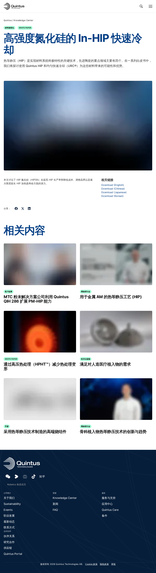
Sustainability (12, 503)
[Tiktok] (33, 476)
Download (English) (112, 184)
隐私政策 (104, 564)
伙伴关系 (9, 536)
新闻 (55, 503)
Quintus (8, 20)
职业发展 (9, 515)
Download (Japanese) (114, 192)
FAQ (55, 509)
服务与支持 (108, 497)
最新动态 (9, 521)
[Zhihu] (42, 476)
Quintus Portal (13, 553)
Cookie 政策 (91, 564)
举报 (113, 564)
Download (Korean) (112, 195)
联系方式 (9, 527)
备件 (104, 515)
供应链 (8, 547)
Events (8, 509)
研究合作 (9, 542)
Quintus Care (110, 509)
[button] (16, 208)
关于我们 (9, 497)
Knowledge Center (23, 20)
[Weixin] (8, 476)
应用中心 (107, 503)
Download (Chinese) (113, 188)
